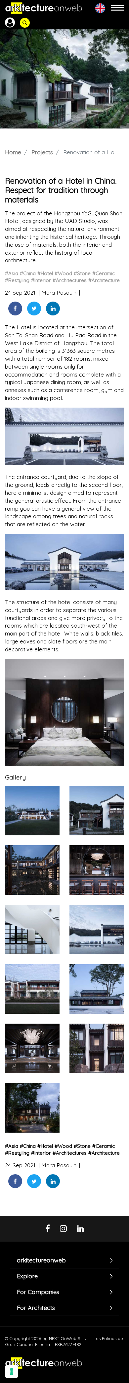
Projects (42, 152)
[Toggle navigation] (117, 8)
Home (13, 152)
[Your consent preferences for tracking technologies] (11, 1371)
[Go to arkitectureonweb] (43, 8)
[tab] (64, 1260)
